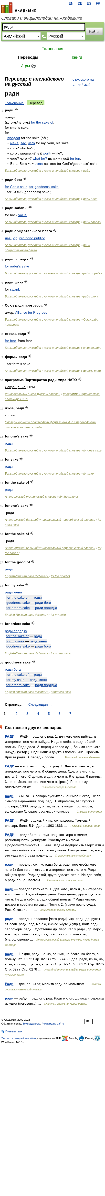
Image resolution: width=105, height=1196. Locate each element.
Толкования (52, 49)
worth (47, 153)
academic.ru (18, 7)
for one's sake (92, 450)
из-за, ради (34, 427)
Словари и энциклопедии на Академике (41, 18)
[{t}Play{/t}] (16, 109)
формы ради (92, 371)
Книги (77, 57)
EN (71, 3)
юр (15, 238)
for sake (88, 473)
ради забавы (92, 222)
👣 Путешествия (11, 1031)
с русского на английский (83, 81)
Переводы (28, 57)
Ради (9, 984)
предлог (13, 138)
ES (89, 3)
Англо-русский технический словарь (30, 496)
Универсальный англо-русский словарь (32, 394)
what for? (40, 158)
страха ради (92, 348)
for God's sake (16, 187)
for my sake (58, 615)
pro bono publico (32, 238)
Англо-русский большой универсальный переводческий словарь (50, 519)
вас (23, 143)
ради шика (90, 296)
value (22, 215)
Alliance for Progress (31, 312)
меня (14, 143)
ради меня (13, 592)
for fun (75, 158)
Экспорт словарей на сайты (18, 1038)
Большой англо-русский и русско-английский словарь (42, 170)
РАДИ (9, 736)
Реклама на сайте (53, 1023)
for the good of (60, 576)
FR (98, 3)
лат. (8, 238)
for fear (10, 341)
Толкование (14, 103)
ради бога (90, 199)
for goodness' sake (44, 187)
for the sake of (42, 122)
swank (15, 289)
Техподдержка (31, 1023)
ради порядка (92, 273)
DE (80, 3)
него (31, 143)
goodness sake (18, 603)
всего (39, 164)
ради (86, 170)
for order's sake (17, 266)
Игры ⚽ (28, 66)
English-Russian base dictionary (27, 576)
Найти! (94, 31)
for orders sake (18, 608)
